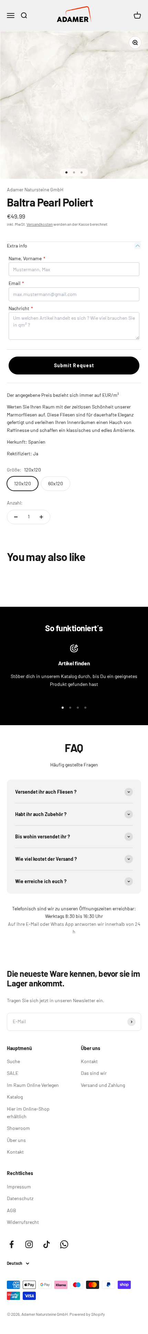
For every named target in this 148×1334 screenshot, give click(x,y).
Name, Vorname (27, 258)
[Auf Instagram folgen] (29, 1244)
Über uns (16, 1140)
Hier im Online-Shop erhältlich (28, 1112)
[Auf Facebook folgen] (11, 1244)
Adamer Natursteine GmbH (35, 189)
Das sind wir (94, 1073)
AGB (11, 1210)
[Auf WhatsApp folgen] (64, 1244)
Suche (13, 1061)
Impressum (19, 1186)
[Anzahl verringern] (15, 517)
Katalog (15, 1097)
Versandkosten (40, 224)
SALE (12, 1073)
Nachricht (21, 308)
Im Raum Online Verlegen (33, 1085)
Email (16, 283)
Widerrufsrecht (23, 1222)
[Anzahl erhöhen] (41, 517)
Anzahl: (15, 503)
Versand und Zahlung (103, 1085)
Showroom (18, 1128)
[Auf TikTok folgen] (46, 1244)
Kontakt (15, 1152)
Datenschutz (20, 1198)
